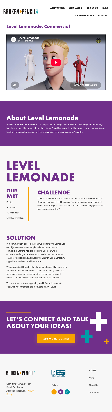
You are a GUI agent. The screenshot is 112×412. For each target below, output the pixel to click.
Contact (103, 15)
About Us (92, 8)
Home (92, 370)
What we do (57, 8)
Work (91, 378)
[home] (21, 11)
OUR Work (75, 8)
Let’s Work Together (56, 338)
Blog (105, 8)
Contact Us (94, 392)
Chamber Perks (84, 15)
